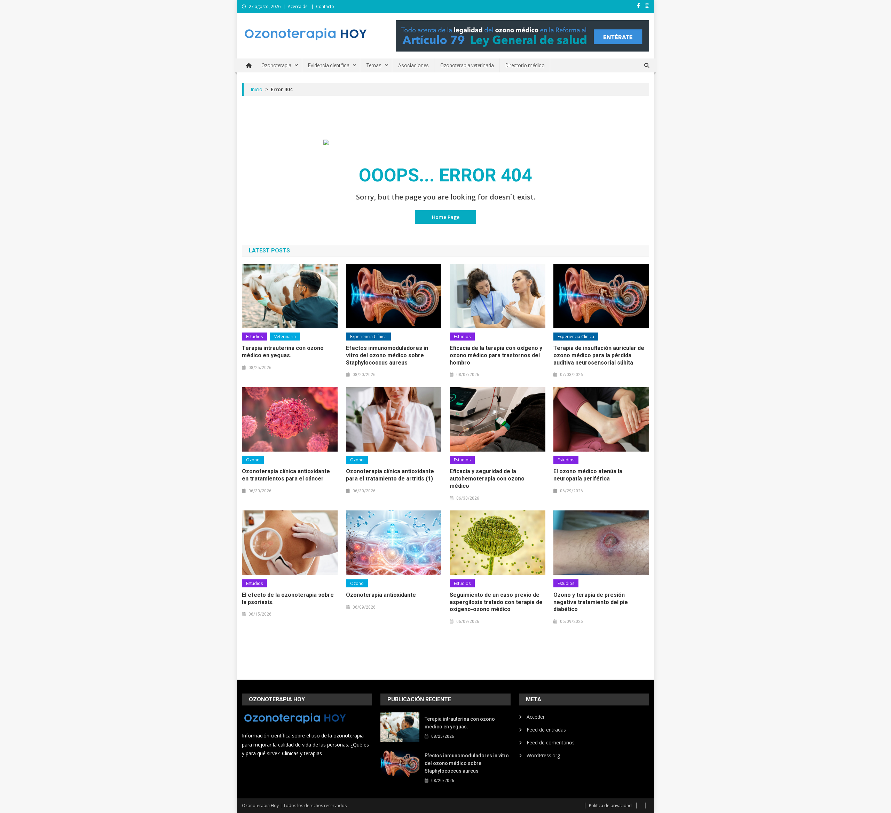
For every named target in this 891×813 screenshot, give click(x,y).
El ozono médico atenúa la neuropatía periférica (587, 475)
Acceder (536, 716)
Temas (373, 65)
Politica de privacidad (610, 805)
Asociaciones (413, 65)
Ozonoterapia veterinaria (467, 65)
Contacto (325, 6)
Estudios (254, 336)
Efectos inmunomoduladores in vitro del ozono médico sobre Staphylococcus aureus (387, 355)
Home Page (445, 217)
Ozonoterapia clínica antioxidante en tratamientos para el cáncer (286, 475)
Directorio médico (525, 65)
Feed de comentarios (551, 742)
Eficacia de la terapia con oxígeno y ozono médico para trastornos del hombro (496, 355)
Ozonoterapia (276, 65)
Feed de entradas (546, 729)
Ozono (253, 460)
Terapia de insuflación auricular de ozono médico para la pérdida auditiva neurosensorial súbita (598, 355)
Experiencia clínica (368, 336)
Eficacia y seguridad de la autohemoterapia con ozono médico (487, 478)
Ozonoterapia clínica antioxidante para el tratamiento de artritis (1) (390, 475)
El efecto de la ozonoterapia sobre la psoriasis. (288, 598)
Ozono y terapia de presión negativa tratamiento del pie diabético (590, 602)
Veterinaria (285, 336)
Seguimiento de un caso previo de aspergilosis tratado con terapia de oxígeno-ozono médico (496, 602)
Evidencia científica (328, 65)
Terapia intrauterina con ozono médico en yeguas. (283, 352)
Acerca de (298, 6)
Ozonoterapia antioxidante (381, 595)
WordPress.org (543, 755)
